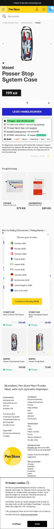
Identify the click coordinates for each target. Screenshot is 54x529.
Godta (37, 524)
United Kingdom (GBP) (23, 285)
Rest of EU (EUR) (21, 291)
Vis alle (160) (33, 440)
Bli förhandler (8, 422)
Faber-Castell (33, 432)
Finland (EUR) (20, 259)
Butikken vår (8, 408)
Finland (30, 469)
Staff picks (32, 419)
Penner (30, 405)
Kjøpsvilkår (7, 430)
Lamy (30, 429)
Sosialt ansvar (9, 425)
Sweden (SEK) (20, 243)
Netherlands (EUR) (22, 280)
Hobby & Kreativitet (10, 23)
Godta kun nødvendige (29, 514)
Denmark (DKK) (20, 254)
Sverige (31, 464)
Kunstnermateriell (35, 399)
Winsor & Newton (34, 437)
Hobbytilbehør (26, 23)
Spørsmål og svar (10, 403)
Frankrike (31, 471)
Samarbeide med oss (11, 419)
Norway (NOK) (20, 249)
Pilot (29, 426)
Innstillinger (16, 524)
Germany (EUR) (20, 275)
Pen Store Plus (9, 414)
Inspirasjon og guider (11, 417)
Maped (8, 67)
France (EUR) (20, 270)
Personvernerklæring (11, 433)
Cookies (6, 436)
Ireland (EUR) (20, 264)
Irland (30, 473)
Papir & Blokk (33, 408)
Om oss (6, 406)
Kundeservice (8, 400)
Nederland (32, 476)
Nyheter (31, 416)
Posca (30, 434)
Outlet (30, 413)
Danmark (31, 466)
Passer (38, 23)
